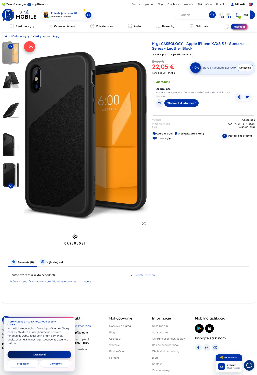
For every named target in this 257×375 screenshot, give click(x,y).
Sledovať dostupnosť (181, 103)
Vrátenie (188, 4)
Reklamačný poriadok (165, 345)
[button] (10, 55)
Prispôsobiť (23, 363)
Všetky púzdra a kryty (46, 36)
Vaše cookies (160, 332)
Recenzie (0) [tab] (25, 262)
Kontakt (221, 4)
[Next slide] (10, 185)
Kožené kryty (163, 138)
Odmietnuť (56, 363)
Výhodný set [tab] (54, 262)
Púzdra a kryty (20, 36)
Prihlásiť (239, 4)
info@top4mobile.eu (78, 326)
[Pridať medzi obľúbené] (247, 97)
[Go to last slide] (10, 46)
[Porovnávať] (239, 97)
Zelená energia (16, 4)
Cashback (173, 4)
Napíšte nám (40, 4)
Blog (160, 4)
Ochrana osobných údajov (168, 338)
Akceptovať (39, 354)
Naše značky (160, 326)
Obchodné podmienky (166, 351)
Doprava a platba (142, 4)
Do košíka (245, 67)
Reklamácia (205, 4)
